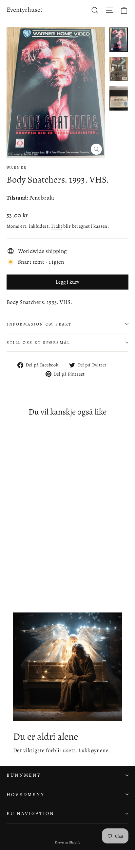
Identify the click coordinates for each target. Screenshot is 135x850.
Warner (17, 167)
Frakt (56, 226)
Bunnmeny (24, 775)
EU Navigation (30, 813)
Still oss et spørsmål (38, 342)
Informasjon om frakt (39, 324)
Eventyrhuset (25, 9)
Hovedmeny (25, 794)
